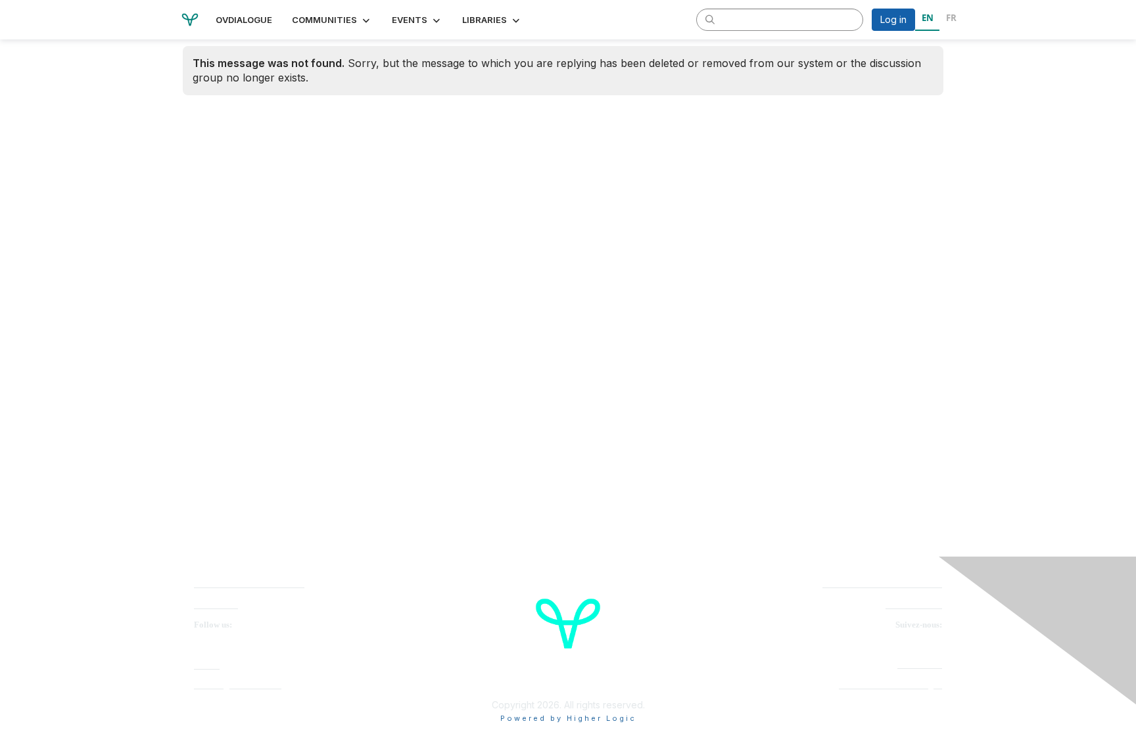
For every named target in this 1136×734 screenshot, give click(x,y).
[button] (332, 20)
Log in (893, 19)
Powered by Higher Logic (568, 718)
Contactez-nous (914, 605)
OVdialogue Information (237, 685)
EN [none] (928, 18)
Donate (207, 665)
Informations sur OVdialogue (890, 685)
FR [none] (951, 18)
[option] (950, 20)
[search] (710, 19)
